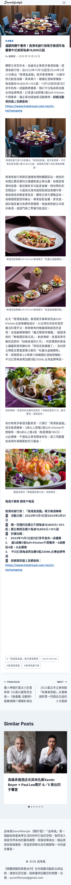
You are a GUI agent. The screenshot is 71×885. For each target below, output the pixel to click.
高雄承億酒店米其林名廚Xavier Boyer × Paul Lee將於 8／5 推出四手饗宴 (34, 785)
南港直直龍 (13, 665)
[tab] (29, 807)
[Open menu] (64, 2)
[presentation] (35, 752)
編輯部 (12, 56)
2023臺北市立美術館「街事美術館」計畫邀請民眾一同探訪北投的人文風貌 (53, 692)
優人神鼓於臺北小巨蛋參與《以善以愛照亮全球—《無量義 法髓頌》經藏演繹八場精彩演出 (18, 692)
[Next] (61, 768)
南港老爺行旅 (31, 665)
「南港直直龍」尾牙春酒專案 (22, 658)
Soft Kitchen (49, 658)
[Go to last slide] (9, 768)
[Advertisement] (35, 614)
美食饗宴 (9, 41)
